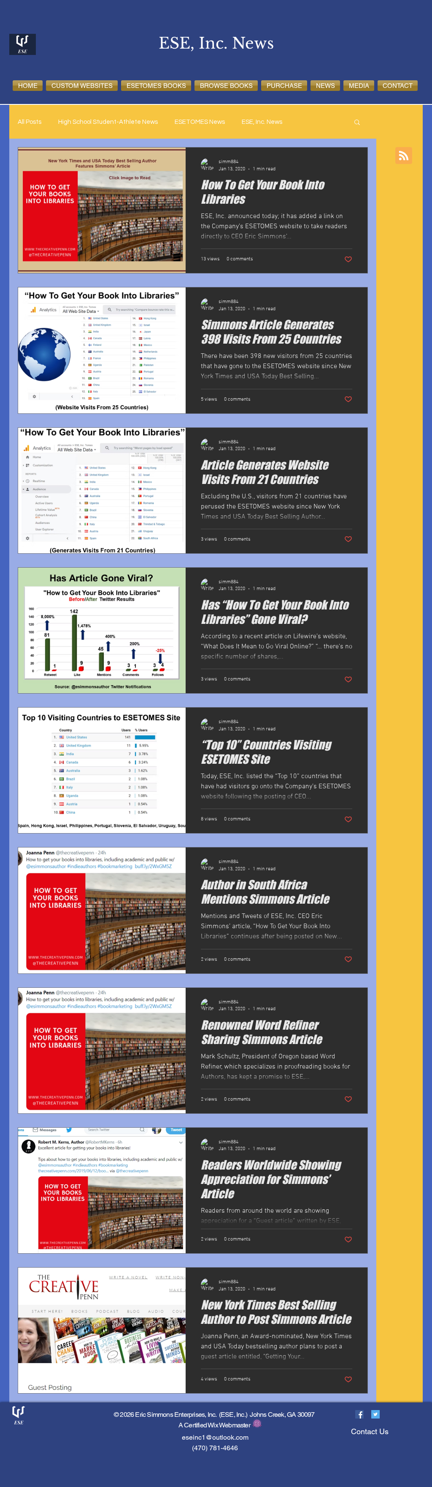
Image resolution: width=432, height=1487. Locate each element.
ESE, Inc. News (262, 122)
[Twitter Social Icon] (375, 1414)
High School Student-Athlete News (108, 122)
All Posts (29, 122)
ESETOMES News (200, 122)
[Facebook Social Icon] (359, 1414)
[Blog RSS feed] (403, 156)
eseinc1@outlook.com (215, 1437)
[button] (81, 85)
